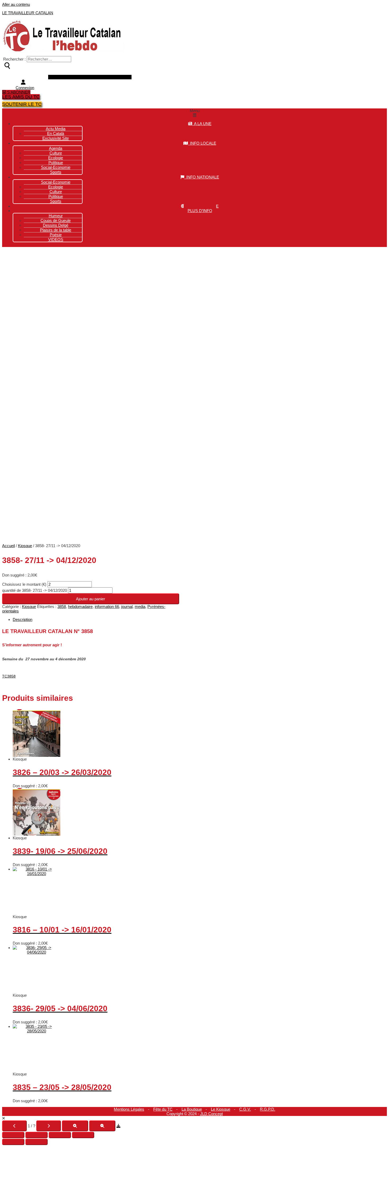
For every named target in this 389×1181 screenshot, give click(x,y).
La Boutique (192, 1109)
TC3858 (9, 676)
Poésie (56, 234)
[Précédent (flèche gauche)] (13, 1142)
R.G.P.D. (267, 1109)
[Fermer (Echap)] (83, 1135)
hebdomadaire (80, 606)
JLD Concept (211, 1113)
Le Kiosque (220, 1109)
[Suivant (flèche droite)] (36, 1142)
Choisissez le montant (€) (24, 584)
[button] (194, 112)
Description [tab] (22, 619)
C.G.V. (245, 1109)
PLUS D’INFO (200, 210)
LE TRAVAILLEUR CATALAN (27, 13)
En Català (55, 133)
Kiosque (25, 545)
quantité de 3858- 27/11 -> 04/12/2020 (34, 590)
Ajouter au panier (90, 599)
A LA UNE (201, 123)
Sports (55, 172)
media (140, 606)
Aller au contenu (16, 4)
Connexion (25, 87)
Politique (55, 196)
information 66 (107, 606)
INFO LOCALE (202, 143)
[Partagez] (60, 1135)
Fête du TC (163, 1109)
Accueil (8, 545)
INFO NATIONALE (201, 177)
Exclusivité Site (55, 138)
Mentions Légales (129, 1109)
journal (127, 606)
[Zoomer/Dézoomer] (13, 1135)
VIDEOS (55, 239)
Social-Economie (55, 167)
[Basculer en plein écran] (36, 1135)
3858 (61, 606)
